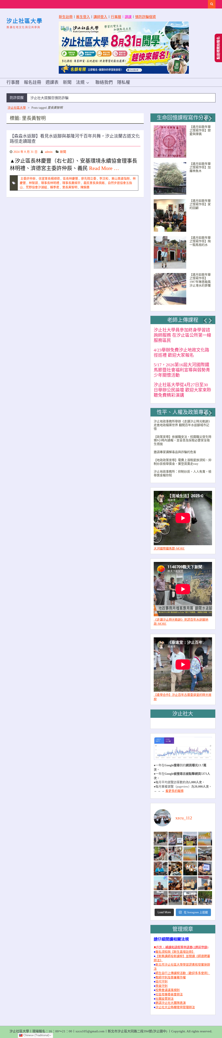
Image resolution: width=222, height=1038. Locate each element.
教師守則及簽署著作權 (170, 977)
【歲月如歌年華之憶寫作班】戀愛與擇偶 (200, 130)
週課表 (52, 82)
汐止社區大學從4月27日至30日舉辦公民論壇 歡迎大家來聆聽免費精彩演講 (182, 390)
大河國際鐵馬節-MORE (169, 548)
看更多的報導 (174, 791)
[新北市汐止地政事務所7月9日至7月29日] (161, 839)
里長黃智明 (69, 187)
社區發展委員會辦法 (169, 994)
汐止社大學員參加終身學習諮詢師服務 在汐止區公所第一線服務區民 (182, 335)
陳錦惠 (85, 187)
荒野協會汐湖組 (36, 187)
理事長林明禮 (50, 183)
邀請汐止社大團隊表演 (170, 1003)
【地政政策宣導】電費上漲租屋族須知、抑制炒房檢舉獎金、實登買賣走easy (182, 461)
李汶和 (103, 178)
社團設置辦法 (164, 998)
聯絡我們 (104, 82)
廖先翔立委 (88, 178)
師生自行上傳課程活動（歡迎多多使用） (182, 973)
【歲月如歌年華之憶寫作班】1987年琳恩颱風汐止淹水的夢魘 (200, 280)
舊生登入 (83, 17)
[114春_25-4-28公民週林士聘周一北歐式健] (175, 898)
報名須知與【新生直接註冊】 (175, 951)
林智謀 (33, 183)
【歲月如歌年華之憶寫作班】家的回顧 (200, 204)
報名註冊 (32, 82)
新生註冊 (66, 17)
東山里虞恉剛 (120, 178)
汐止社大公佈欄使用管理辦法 (175, 1007)
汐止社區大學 (24, 21)
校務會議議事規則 (167, 990)
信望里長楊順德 (49, 178)
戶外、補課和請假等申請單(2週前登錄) (182, 947)
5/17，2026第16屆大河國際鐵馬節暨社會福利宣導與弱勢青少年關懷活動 (182, 370)
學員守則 (161, 986)
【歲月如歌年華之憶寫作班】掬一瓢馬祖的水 (200, 241)
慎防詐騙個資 (145, 17)
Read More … (104, 168)
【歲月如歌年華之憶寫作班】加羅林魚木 (200, 167)
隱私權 (123, 82)
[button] (205, 118)
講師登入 (100, 17)
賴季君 (54, 187)
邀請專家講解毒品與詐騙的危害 (175, 452)
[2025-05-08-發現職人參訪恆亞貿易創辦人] (190, 883)
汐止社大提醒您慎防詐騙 (49, 98)
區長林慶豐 (70, 178)
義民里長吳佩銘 (94, 183)
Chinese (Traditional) (36, 1035)
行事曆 (116, 17)
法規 (80, 82)
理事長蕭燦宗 (71, 183)
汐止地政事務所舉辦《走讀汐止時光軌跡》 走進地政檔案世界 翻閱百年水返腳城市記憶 (182, 425)
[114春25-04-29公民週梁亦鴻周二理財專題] (190, 898)
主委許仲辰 (28, 178)
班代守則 (161, 981)
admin (48, 151)
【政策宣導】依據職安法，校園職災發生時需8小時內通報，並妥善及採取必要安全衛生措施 (182, 440)
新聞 (67, 82)
